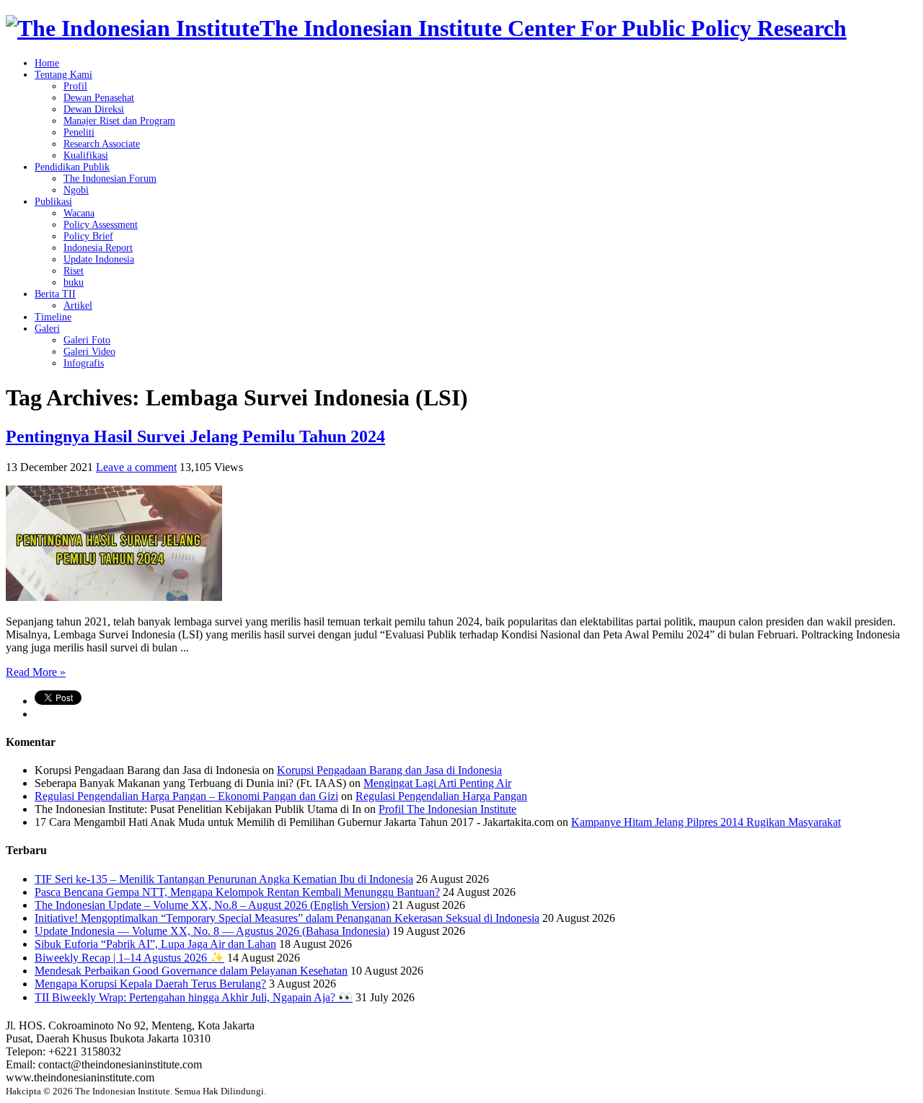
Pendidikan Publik (72, 167)
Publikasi (53, 201)
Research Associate (101, 144)
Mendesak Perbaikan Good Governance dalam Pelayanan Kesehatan (191, 970)
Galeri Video (89, 351)
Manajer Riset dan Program (119, 120)
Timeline (53, 317)
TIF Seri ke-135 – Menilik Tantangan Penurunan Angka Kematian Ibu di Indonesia (224, 879)
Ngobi (76, 190)
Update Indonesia (98, 259)
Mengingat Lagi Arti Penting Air (437, 783)
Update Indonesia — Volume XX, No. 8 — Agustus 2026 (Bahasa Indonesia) (212, 931)
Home (47, 63)
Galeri (47, 328)
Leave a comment (136, 467)
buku (73, 282)
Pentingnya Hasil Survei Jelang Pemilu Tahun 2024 (195, 436)
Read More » (36, 672)
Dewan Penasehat (98, 97)
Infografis (83, 363)
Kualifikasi (85, 155)
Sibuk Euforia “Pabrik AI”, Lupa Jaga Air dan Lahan (155, 944)
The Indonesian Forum (109, 178)
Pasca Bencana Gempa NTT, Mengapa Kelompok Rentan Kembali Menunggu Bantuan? (237, 892)
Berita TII (55, 294)
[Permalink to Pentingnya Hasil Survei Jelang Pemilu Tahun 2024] (114, 597)
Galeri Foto (86, 340)
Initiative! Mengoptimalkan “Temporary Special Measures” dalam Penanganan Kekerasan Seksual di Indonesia (287, 918)
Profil (75, 86)
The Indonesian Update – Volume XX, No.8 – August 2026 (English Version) (212, 905)
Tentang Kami (63, 74)
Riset (73, 270)
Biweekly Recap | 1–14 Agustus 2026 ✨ (129, 958)
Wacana (78, 213)
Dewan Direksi (93, 109)
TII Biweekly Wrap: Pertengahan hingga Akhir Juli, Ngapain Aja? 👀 (194, 997)
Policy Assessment (100, 224)
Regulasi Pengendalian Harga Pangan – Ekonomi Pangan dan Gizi (186, 796)
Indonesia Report (98, 247)
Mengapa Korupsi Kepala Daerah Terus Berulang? (150, 983)
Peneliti (78, 132)
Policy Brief (88, 236)
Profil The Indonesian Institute (447, 809)
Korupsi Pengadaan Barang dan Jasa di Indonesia (389, 770)
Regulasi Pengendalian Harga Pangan (441, 796)
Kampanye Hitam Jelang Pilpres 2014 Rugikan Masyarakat (706, 822)
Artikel (77, 305)
